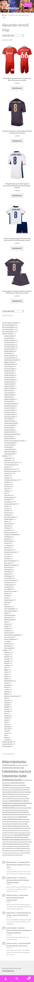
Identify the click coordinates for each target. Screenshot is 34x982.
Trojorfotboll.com (8, 971)
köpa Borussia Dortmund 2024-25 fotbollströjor (14, 789)
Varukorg (26, 977)
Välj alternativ (17, 88)
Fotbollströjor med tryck (16, 771)
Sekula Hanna (10, 913)
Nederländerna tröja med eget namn (16, 853)
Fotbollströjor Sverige (12, 779)
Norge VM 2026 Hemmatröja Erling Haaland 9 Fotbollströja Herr (17, 897)
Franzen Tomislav (11, 943)
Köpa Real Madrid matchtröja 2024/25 (13, 814)
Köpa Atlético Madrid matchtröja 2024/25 (20, 787)
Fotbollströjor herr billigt (21, 765)
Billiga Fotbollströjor (10, 6)
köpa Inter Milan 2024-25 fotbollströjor (15, 796)
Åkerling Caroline (11, 862)
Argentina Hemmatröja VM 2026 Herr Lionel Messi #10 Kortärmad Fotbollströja (18, 930)
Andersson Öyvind (11, 895)
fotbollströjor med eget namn (13, 768)
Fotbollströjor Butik (8, 765)
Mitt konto (5, 978)
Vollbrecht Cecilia (11, 877)
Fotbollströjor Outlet (14, 776)
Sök (17, 978)
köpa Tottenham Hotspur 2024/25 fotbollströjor (14, 848)
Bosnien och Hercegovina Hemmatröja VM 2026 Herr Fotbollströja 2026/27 (17, 880)
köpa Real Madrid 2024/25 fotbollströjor (17, 812)
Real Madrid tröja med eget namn (15, 855)
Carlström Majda (11, 928)
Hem (5, 15)
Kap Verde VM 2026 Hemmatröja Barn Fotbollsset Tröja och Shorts (18, 864)
